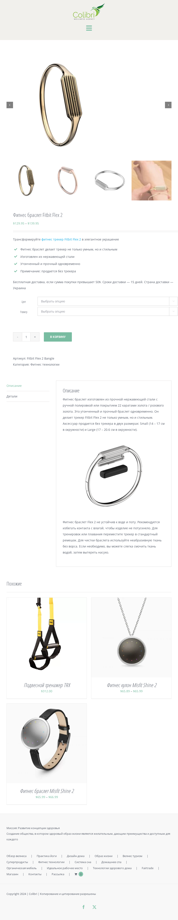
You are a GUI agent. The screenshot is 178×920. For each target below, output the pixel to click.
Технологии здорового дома (112, 868)
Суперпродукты (17, 862)
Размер (23, 312)
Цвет (23, 302)
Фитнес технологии (44, 364)
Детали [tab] (12, 396)
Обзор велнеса (16, 856)
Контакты (34, 874)
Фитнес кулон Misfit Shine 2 (131, 685)
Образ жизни (103, 856)
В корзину (58, 337)
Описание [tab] (14, 386)
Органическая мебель (22, 868)
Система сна (83, 862)
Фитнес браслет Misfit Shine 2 (47, 790)
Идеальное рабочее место (65, 868)
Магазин (12, 874)
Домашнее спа (111, 862)
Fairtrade (147, 868)
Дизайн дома (75, 856)
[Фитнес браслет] (89, 105)
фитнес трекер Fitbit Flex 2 (61, 239)
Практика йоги (47, 856)
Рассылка (58, 874)
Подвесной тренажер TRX (47, 685)
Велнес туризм (132, 856)
